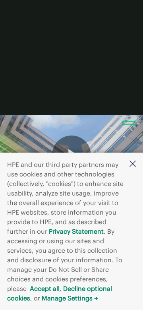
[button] (132, 164)
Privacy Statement (76, 231)
